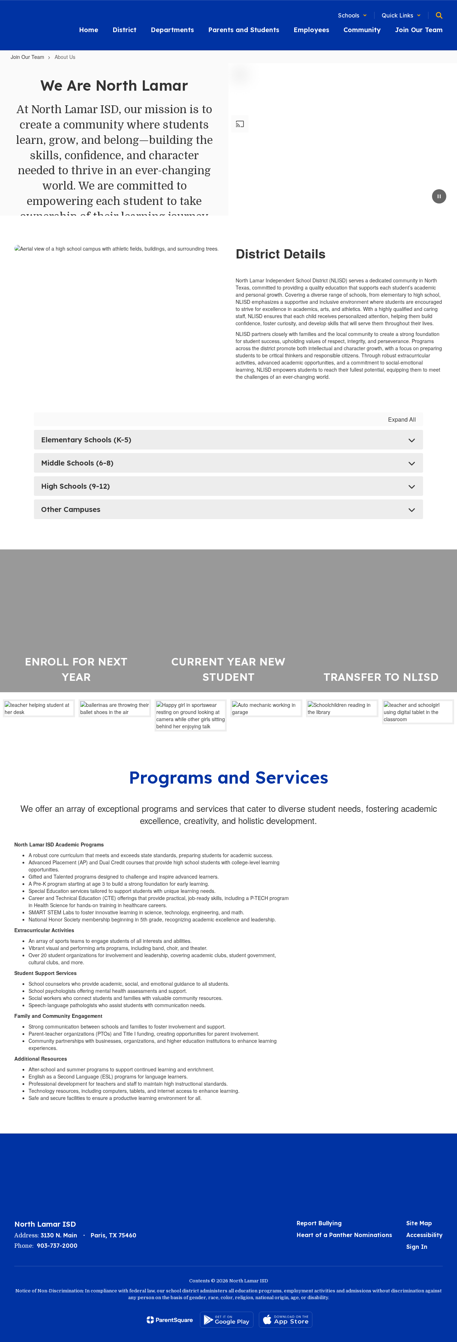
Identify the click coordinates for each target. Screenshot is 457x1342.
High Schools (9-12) (75, 486)
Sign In (416, 1246)
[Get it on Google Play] (226, 1320)
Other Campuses (70, 509)
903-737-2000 (57, 1245)
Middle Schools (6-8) (77, 462)
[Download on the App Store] (285, 1320)
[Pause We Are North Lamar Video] (439, 197)
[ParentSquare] (170, 1320)
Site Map (419, 1223)
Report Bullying (319, 1223)
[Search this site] (439, 15)
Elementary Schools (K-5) (86, 439)
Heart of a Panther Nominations (344, 1234)
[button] (352, 15)
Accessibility (424, 1234)
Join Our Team (27, 56)
